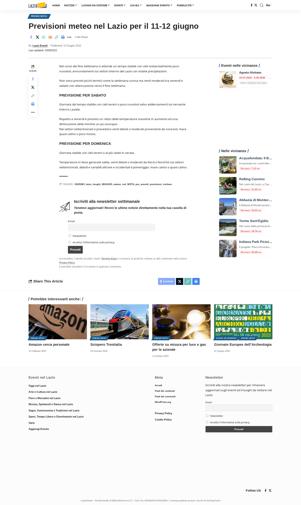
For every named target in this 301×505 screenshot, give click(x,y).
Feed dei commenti (165, 396)
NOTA (130, 184)
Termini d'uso (109, 258)
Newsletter (79, 236)
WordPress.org (163, 402)
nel (124, 184)
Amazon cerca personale (49, 344)
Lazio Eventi (40, 45)
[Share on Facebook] (31, 37)
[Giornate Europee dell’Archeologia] (243, 321)
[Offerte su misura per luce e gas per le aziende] (181, 321)
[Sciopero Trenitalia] (119, 321)
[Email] (50, 37)
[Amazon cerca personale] (58, 321)
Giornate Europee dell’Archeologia (243, 344)
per (137, 184)
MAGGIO (107, 184)
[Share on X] (37, 37)
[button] (261, 5)
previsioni (156, 184)
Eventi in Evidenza (226, 338)
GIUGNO (79, 184)
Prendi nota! (39, 16)
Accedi (158, 385)
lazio (88, 184)
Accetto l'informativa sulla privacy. (94, 242)
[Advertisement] (245, 120)
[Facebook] (251, 5)
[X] (255, 5)
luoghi (97, 184)
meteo (117, 184)
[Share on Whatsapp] (43, 37)
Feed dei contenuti (165, 391)
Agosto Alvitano (250, 72)
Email (71, 221)
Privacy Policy (67, 262)
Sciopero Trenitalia (106, 344)
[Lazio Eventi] (38, 5)
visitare (167, 184)
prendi (144, 184)
